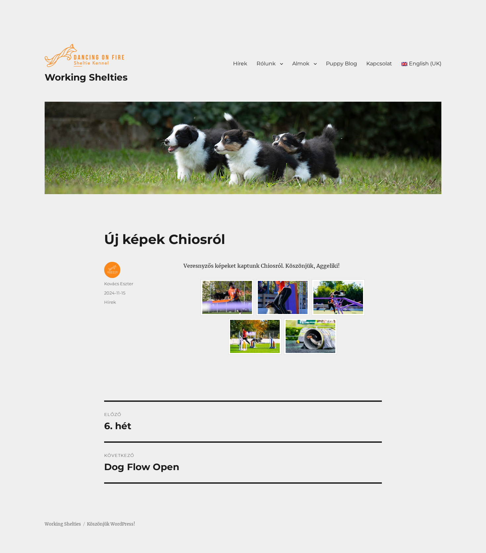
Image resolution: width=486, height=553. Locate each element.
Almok (300, 63)
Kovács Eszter (118, 283)
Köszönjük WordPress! (111, 524)
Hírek (240, 63)
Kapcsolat (379, 63)
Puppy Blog (341, 63)
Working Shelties (86, 77)
